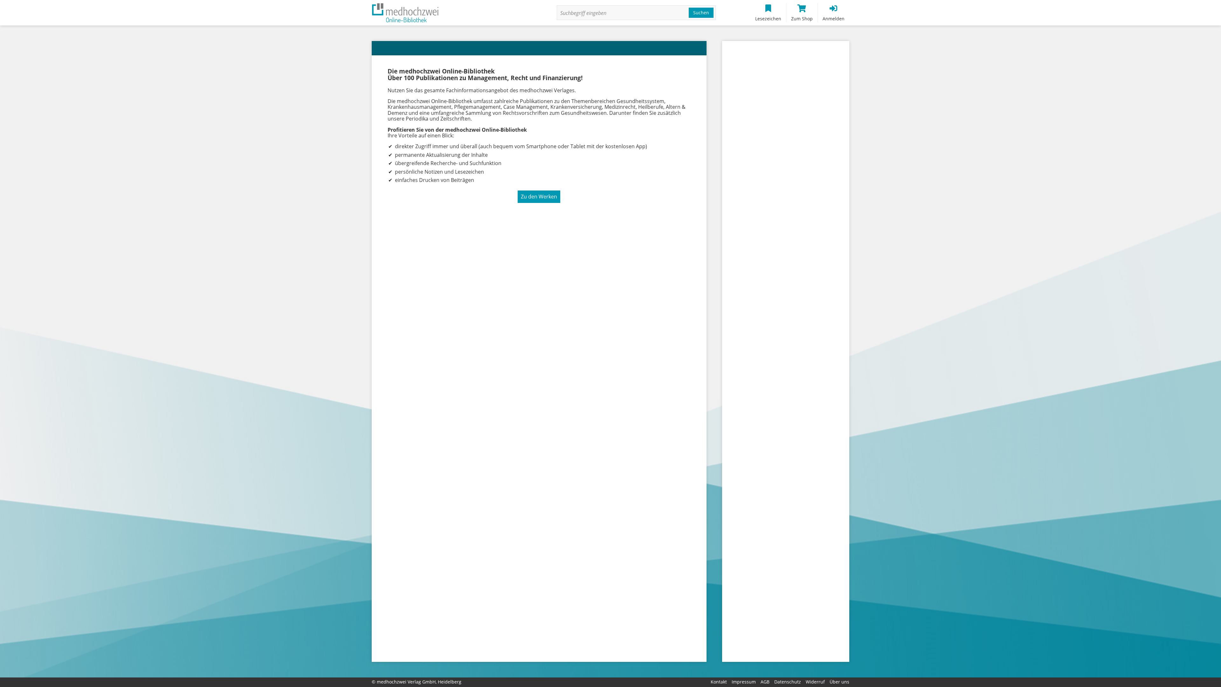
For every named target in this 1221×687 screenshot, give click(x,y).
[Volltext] (623, 13)
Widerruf (815, 682)
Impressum (744, 682)
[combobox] (636, 12)
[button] (701, 13)
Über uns (839, 682)
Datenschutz (787, 682)
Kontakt (719, 682)
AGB (765, 682)
